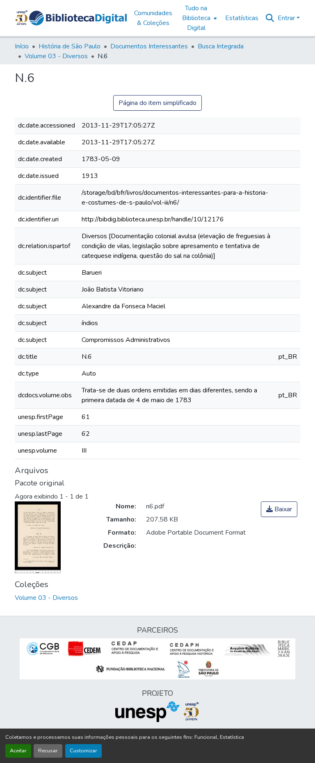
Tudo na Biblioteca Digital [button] (196, 18)
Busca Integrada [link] (221, 46)
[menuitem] (198, 18)
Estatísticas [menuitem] (241, 18)
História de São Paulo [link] (69, 46)
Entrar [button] (287, 18)
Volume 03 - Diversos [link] (56, 56)
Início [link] (22, 46)
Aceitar (18, 750)
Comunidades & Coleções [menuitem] (153, 18)
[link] (279, 509)
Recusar (48, 750)
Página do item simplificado (157, 102)
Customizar (83, 750)
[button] (78, 18)
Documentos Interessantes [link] (149, 46)
